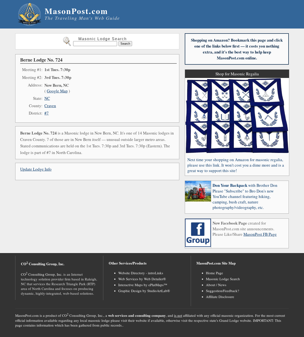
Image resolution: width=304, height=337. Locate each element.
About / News (216, 284)
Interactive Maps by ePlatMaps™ (142, 284)
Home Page (214, 272)
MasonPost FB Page (260, 234)
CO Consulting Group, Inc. (41, 274)
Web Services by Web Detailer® (142, 278)
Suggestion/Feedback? (222, 290)
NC (47, 98)
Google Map (57, 91)
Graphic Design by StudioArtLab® (144, 290)
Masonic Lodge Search (223, 278)
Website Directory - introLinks (140, 272)
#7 (46, 113)
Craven (50, 105)
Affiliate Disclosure (220, 296)
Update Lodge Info (36, 169)
